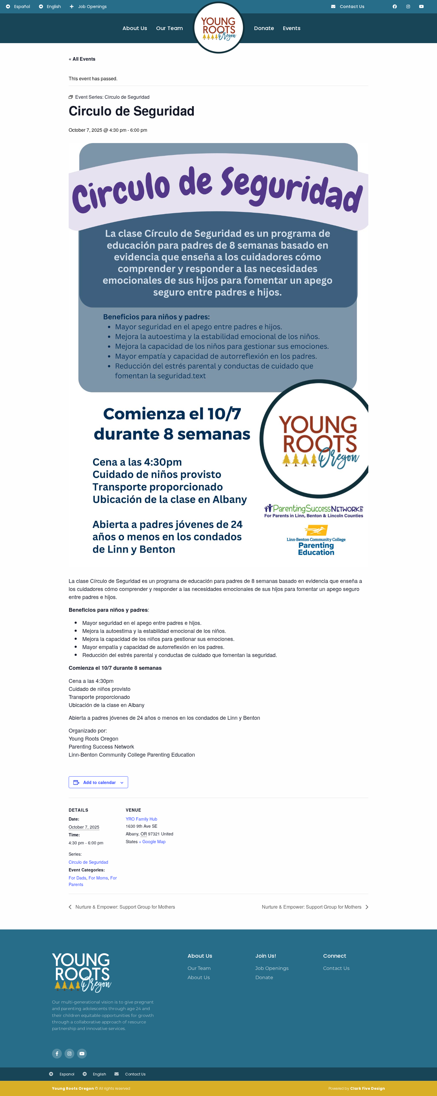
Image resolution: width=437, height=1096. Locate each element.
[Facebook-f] (57, 1054)
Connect (334, 955)
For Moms (98, 878)
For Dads (77, 878)
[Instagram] (408, 6)
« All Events (82, 58)
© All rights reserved (91, 1088)
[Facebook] (395, 6)
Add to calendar (99, 782)
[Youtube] (421, 6)
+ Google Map (152, 841)
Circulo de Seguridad (88, 862)
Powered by (356, 1088)
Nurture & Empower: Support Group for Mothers (124, 906)
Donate (264, 28)
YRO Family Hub (141, 819)
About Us (134, 28)
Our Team (169, 28)
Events (292, 28)
